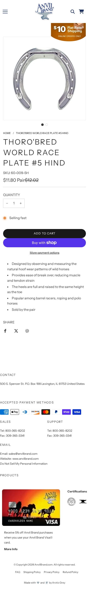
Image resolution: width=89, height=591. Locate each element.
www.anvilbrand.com (25, 459)
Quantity (11, 195)
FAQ (17, 572)
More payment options (44, 253)
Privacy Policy (51, 572)
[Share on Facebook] (5, 330)
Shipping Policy (32, 572)
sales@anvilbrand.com (23, 454)
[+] (20, 203)
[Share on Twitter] (16, 330)
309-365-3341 (15, 435)
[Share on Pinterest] (27, 330)
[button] (42, 124)
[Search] (73, 11)
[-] (7, 203)
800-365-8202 (15, 431)
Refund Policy (70, 572)
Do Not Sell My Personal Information (23, 463)
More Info (10, 549)
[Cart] (81, 11)
